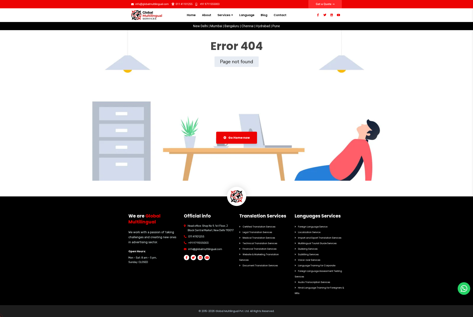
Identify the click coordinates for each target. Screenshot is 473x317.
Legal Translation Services (257, 232)
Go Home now (239, 138)
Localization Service (309, 232)
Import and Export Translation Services (319, 237)
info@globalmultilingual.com (205, 249)
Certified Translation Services (259, 226)
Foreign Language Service (312, 226)
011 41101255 (196, 236)
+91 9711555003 (198, 243)
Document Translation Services (260, 265)
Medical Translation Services (259, 237)
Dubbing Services (308, 248)
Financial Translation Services (260, 248)
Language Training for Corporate (316, 265)
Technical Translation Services (260, 243)
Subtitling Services (308, 254)
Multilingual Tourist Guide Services (317, 243)
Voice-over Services (309, 260)
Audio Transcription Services (314, 282)
